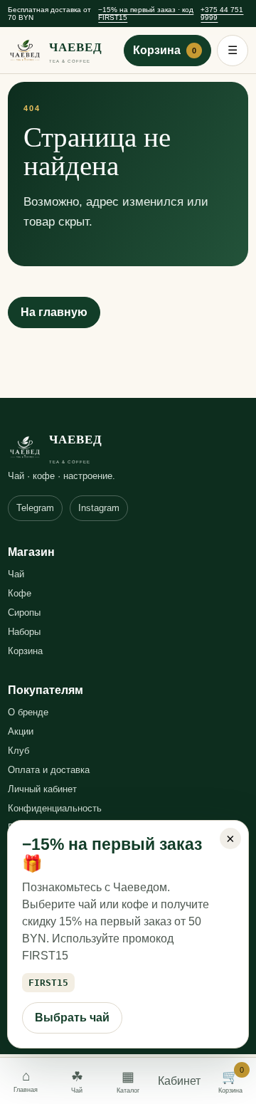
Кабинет (179, 1081)
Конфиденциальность (55, 808)
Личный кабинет (42, 789)
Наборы (24, 631)
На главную (54, 312)
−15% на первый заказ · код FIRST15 (145, 13)
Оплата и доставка (49, 769)
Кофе (19, 593)
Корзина (164, 50)
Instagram (98, 508)
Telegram (35, 508)
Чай (16, 574)
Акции (20, 731)
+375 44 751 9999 (222, 13)
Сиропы (24, 612)
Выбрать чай (72, 1017)
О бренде (28, 712)
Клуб (18, 750)
